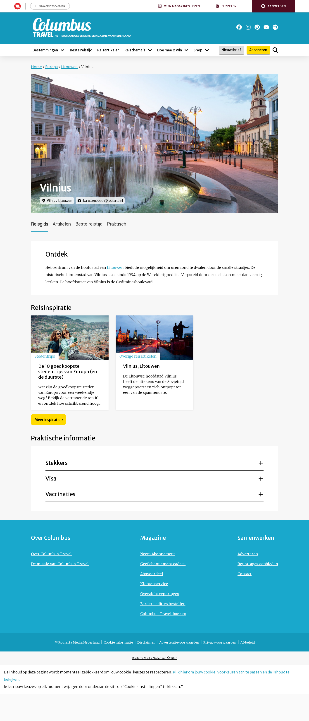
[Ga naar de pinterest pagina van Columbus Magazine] (257, 27)
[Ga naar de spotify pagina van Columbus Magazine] (275, 27)
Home (36, 67)
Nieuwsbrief (231, 50)
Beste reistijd (88, 224)
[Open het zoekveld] (275, 50)
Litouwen (69, 67)
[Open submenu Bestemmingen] (62, 50)
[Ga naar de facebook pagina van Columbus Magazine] (239, 27)
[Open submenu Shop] (207, 50)
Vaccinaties (60, 494)
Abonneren (258, 50)
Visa (51, 478)
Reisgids (39, 224)
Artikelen (62, 224)
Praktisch (116, 224)
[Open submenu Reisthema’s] (150, 50)
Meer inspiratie (47, 419)
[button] (273, 6)
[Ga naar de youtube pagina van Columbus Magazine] (266, 27)
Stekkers (56, 462)
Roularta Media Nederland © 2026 (154, 658)
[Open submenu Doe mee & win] (186, 50)
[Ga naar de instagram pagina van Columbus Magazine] (248, 27)
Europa (51, 67)
